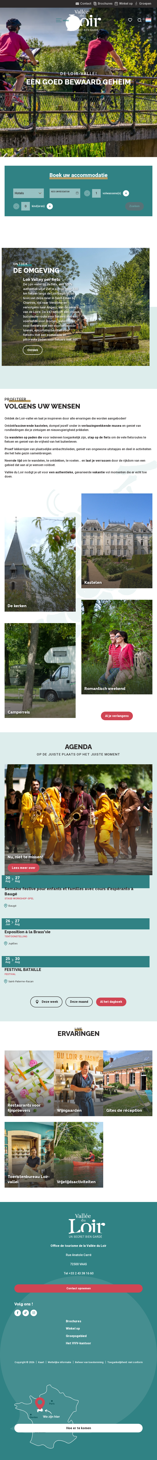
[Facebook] (17, 1313)
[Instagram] (33, 1313)
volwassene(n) (112, 193)
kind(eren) (38, 206)
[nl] (148, 20)
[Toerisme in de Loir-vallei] (85, 20)
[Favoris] (130, 20)
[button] (139, 20)
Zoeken (134, 206)
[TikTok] (25, 1313)
